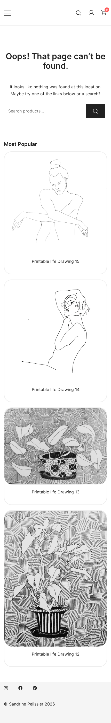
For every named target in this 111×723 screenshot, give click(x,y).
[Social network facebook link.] (20, 687)
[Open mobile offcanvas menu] (7, 12)
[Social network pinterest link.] (35, 687)
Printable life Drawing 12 (56, 654)
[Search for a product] (78, 12)
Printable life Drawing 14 (56, 389)
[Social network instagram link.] (6, 687)
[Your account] (91, 13)
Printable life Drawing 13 (56, 491)
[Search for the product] (95, 111)
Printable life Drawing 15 (56, 261)
